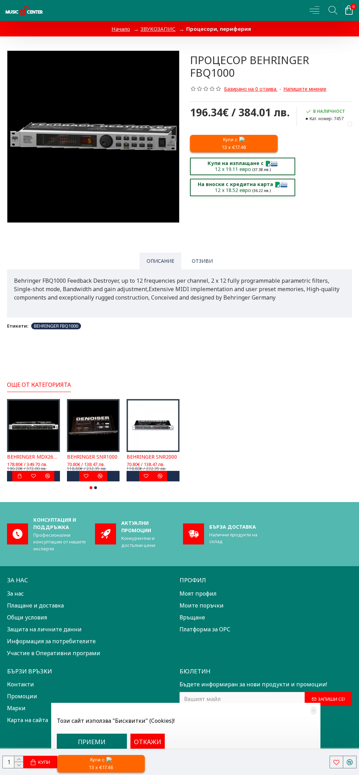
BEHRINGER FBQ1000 (56, 326)
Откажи (147, 742)
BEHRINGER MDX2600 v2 (33, 457)
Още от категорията (39, 385)
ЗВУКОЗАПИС (158, 28)
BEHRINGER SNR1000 (92, 457)
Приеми (92, 742)
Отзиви (202, 261)
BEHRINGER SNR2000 (152, 457)
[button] (91, 487)
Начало (120, 28)
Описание (160, 261)
